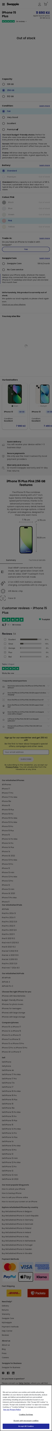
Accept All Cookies (26, 1426)
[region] (26, 1408)
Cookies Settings (26, 1414)
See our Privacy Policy (12, 1410)
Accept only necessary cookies (26, 1421)
